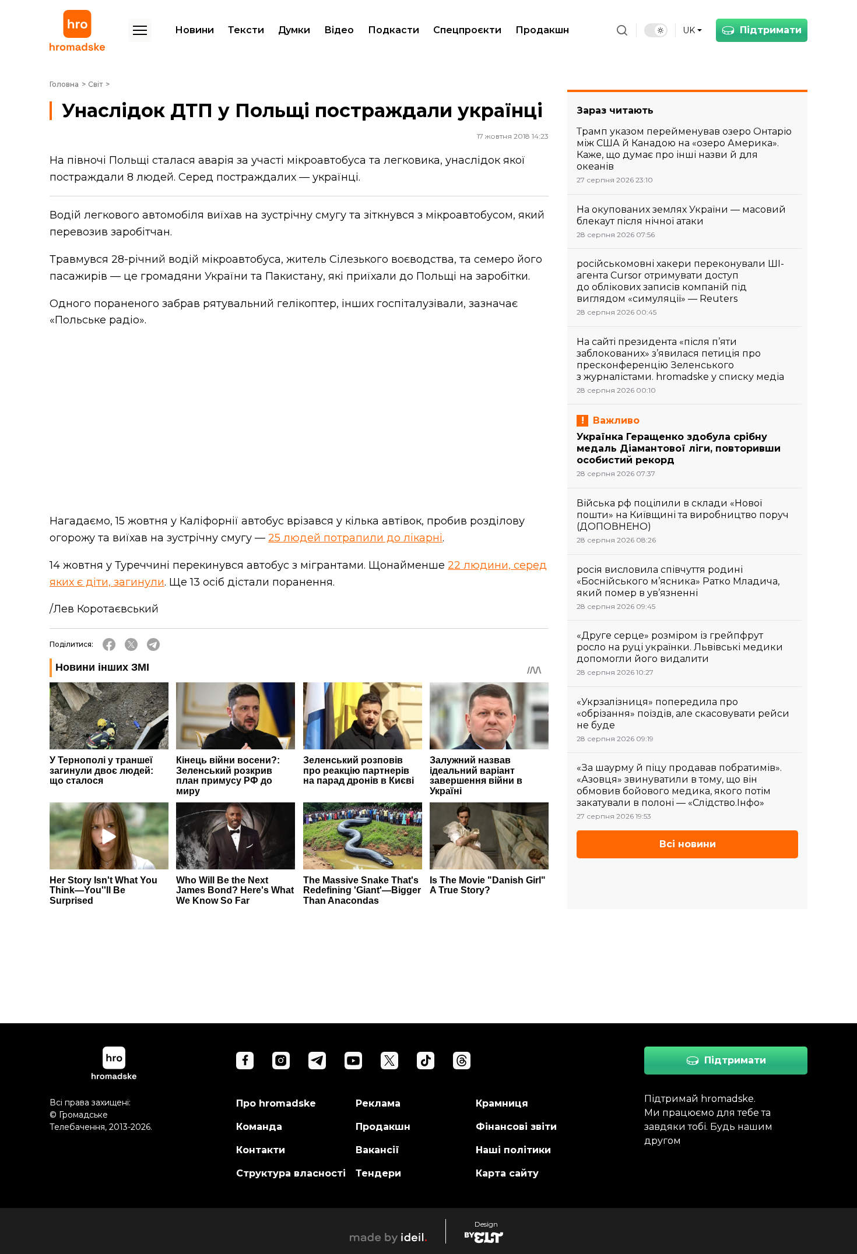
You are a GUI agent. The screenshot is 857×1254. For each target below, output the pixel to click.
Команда (259, 1126)
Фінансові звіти (516, 1126)
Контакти (260, 1150)
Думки (294, 30)
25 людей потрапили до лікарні (355, 537)
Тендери (378, 1173)
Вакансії (377, 1150)
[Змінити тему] (656, 30)
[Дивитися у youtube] (353, 1060)
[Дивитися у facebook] (245, 1060)
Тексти (246, 30)
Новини (194, 30)
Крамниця (502, 1103)
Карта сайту (507, 1173)
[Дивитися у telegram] (317, 1060)
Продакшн (542, 30)
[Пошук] (622, 30)
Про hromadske (276, 1103)
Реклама (378, 1103)
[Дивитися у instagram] (281, 1060)
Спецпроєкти (467, 30)
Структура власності (291, 1173)
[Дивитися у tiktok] (425, 1060)
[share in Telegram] (153, 644)
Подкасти (393, 30)
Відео (339, 30)
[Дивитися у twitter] (389, 1060)
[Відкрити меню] (140, 30)
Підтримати (771, 30)
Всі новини (687, 844)
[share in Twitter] (131, 644)
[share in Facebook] (109, 644)
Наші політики (513, 1150)
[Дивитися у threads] (461, 1060)
